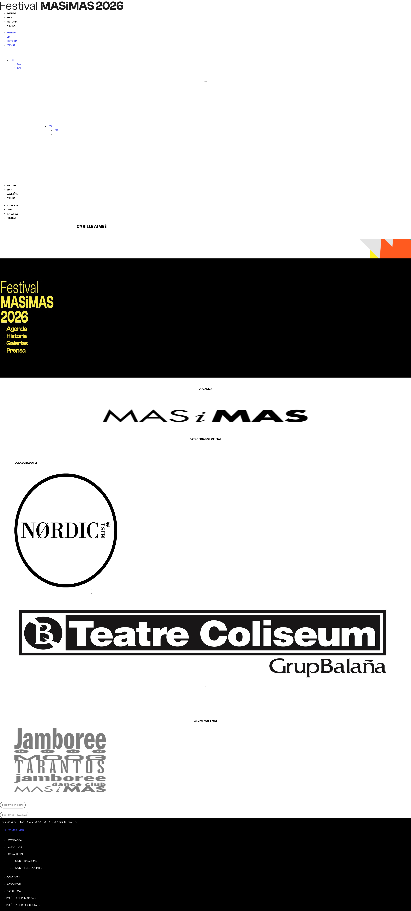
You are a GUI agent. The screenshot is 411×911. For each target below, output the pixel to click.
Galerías (12, 194)
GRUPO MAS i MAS (13, 830)
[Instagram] (10, 52)
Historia (11, 22)
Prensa (11, 26)
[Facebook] (32, 52)
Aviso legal (15, 847)
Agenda (11, 13)
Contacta (15, 840)
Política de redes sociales (25, 868)
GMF (9, 18)
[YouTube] (44, 52)
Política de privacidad (22, 861)
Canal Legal (15, 854)
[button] (12, 60)
